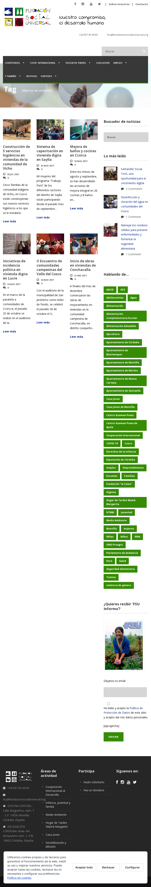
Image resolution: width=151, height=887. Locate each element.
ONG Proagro (114, 544)
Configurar (132, 867)
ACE (123, 289)
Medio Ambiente (116, 520)
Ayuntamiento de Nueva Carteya (121, 380)
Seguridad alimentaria (120, 569)
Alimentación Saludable (121, 326)
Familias (129, 476)
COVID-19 (112, 443)
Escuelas (111, 476)
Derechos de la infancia (121, 451)
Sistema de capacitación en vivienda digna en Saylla (50, 153)
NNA (137, 536)
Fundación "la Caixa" (119, 484)
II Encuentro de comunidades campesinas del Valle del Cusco (49, 267)
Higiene (111, 492)
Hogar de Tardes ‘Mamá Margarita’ (57, 824)
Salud (122, 561)
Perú (109, 561)
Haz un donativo (93, 790)
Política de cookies (19, 877)
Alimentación (114, 306)
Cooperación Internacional (123, 435)
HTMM (110, 512)
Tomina (111, 577)
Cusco (128, 443)
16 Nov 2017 (80, 161)
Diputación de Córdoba (120, 459)
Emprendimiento (133, 467)
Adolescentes (114, 297)
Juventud (126, 512)
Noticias (31, 76)
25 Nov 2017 (47, 165)
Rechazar (108, 867)
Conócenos (12, 62)
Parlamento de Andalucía (122, 553)
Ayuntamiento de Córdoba (122, 342)
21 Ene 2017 (80, 275)
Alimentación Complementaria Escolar (121, 316)
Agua (133, 297)
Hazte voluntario (93, 782)
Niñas (110, 536)
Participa (46, 76)
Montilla (111, 528)
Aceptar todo (84, 867)
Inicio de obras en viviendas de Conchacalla (83, 265)
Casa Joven (103, 62)
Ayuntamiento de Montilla (122, 362)
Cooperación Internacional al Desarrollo (55, 790)
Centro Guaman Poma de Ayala (121, 425)
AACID (110, 289)
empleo (111, 467)
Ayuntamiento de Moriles (122, 370)
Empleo (117, 62)
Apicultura (113, 334)
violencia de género (118, 585)
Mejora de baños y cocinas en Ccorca (83, 150)
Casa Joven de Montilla (120, 407)
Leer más (9, 221)
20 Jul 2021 (13, 174)
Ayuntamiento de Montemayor (117, 352)
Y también (10, 76)
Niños (124, 536)
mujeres (129, 528)
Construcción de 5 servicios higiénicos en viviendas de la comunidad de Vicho (16, 157)
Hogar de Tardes (76, 62)
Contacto (141, 4)
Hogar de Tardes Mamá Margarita (120, 502)
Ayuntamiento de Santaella (123, 390)
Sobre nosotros (119, 4)
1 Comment (133, 217)
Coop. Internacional (42, 62)
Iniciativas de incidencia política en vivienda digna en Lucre (15, 270)
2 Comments (134, 189)
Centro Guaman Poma (120, 415)
